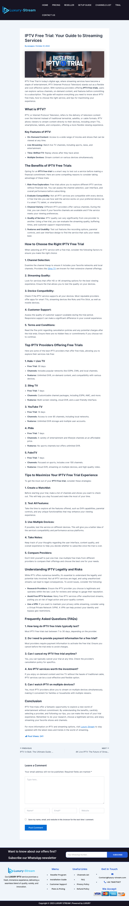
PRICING (56, 5)
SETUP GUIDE (84, 5)
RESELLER (69, 5)
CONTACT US (48, 15)
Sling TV (52, 268)
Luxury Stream (88, 726)
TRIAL (118, 5)
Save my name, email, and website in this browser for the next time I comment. (61, 819)
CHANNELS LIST (103, 5)
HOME (45, 5)
